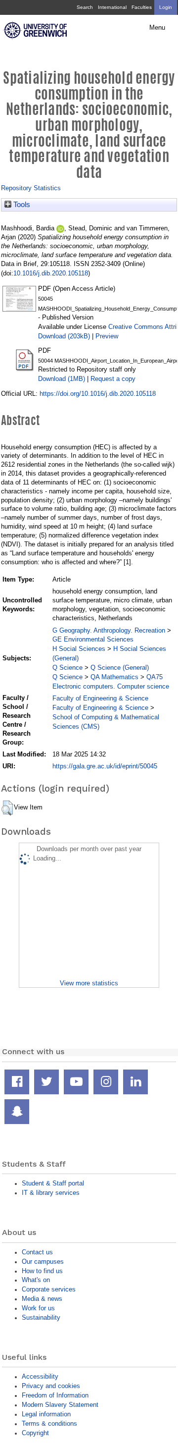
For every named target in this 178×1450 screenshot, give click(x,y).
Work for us (38, 1308)
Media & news (42, 1298)
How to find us (42, 1271)
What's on (36, 1280)
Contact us (37, 1252)
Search (85, 7)
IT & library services (51, 1192)
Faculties (142, 7)
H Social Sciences (78, 648)
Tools (20, 205)
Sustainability (41, 1317)
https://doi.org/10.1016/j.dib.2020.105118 (98, 393)
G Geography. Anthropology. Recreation (108, 630)
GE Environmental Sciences (93, 639)
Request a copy (112, 378)
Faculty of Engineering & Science (100, 698)
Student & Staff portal (53, 1183)
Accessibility (40, 1376)
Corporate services (49, 1289)
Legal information (46, 1414)
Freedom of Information (55, 1395)
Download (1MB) (61, 378)
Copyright (35, 1433)
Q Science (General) (119, 667)
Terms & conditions (49, 1423)
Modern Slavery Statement (60, 1404)
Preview (106, 336)
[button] (7, 808)
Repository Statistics (31, 188)
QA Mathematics (114, 677)
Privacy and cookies (51, 1386)
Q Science (67, 667)
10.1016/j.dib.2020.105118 (50, 273)
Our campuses (43, 1261)
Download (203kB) (64, 336)
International (112, 7)
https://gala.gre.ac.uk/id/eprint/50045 (104, 766)
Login (165, 7)
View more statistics (89, 983)
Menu (157, 27)
